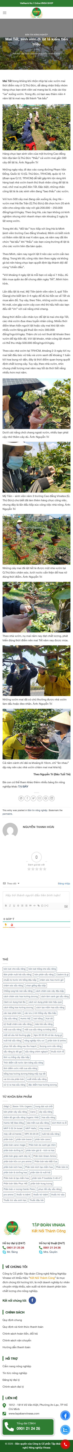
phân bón (8, 1139)
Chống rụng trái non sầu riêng (18, 991)
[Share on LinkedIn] (52, 798)
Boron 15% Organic (22, 1106)
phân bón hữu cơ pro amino (17, 1161)
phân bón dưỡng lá (13, 1150)
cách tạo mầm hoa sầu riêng (50, 1007)
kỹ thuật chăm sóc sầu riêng (18, 1024)
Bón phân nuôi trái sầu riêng (17, 974)
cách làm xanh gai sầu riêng (55, 996)
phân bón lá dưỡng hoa (15, 1172)
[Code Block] (34, 906)
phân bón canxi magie (14, 1145)
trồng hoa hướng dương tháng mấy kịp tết (24, 1073)
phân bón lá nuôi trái (40, 1172)
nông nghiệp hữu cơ (34, 1040)
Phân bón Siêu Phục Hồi (15, 1183)
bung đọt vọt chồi (44, 1106)
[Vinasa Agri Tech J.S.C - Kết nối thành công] (36, 13)
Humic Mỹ (25, 1018)
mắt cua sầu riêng (12, 1029)
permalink (7, 814)
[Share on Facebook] (27, 798)
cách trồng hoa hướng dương (18, 1007)
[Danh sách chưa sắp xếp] (26, 906)
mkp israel (44, 1128)
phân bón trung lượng (41, 1183)
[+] (46, 905)
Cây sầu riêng (10, 1018)
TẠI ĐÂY (23, 786)
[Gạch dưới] (14, 906)
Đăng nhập (63, 883)
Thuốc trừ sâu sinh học (15, 1200)
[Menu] (5, 12)
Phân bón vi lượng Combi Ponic (19, 1189)
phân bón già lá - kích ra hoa (40, 1150)
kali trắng (38, 1018)
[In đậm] (6, 906)
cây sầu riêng (45, 1112)
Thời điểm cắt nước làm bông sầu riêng (23, 1062)
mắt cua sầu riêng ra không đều (40, 1029)
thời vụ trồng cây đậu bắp (16, 1057)
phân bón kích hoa (13, 1167)
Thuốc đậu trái (37, 1200)
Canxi (33, 1112)
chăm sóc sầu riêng (13, 985)
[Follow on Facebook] (32, 1300)
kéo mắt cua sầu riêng (38, 1123)
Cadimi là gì (62, 974)
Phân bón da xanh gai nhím (42, 1145)
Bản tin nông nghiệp (36, 34)
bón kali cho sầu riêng (14, 969)
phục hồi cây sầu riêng (49, 1189)
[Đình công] (18, 906)
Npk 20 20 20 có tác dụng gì (48, 1035)
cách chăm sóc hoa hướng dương (21, 996)
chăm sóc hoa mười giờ (52, 980)
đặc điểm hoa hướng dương (42, 1085)
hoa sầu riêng (48, 1117)
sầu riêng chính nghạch (36, 1051)
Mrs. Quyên (50, 1251)
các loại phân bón (12, 1013)
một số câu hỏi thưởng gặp (17, 1035)
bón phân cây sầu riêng (15, 1112)
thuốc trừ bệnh (40, 1194)
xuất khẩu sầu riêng (37, 1079)
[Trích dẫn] (30, 906)
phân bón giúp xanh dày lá (17, 1156)
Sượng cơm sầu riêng (50, 1046)
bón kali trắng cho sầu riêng (42, 969)
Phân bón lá (62, 1167)
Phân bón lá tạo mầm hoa (16, 1178)
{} (42, 905)
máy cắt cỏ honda (12, 1134)
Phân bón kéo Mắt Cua (46, 1161)
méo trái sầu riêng (43, 1024)
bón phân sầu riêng (43, 974)
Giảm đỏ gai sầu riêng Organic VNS (21, 1117)
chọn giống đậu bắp (36, 985)
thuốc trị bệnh (23, 1194)
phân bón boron (24, 1139)
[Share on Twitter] (33, 798)
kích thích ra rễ (59, 1123)
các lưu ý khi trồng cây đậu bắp (40, 1013)
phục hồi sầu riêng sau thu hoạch (20, 1046)
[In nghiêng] (10, 906)
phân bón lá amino (57, 1040)
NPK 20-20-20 (32, 1134)
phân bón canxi (42, 1139)
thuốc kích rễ (57, 1051)
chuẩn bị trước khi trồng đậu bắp (20, 980)
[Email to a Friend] (39, 798)
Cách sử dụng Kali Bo (14, 1002)
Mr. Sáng (12, 1251)
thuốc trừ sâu (58, 1194)
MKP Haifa (30, 1128)
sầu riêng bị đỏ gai (13, 1051)
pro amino (8, 1194)
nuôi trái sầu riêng (12, 1040)
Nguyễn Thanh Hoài (49, 54)
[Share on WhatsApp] (21, 798)
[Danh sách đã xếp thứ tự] (22, 906)
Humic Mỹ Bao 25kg (14, 1123)
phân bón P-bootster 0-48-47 (46, 1178)
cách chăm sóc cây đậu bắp (50, 991)
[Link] (38, 906)
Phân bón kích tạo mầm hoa (39, 1167)
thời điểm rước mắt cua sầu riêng (20, 1068)
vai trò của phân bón (14, 1079)
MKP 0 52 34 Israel (13, 1128)
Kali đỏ (49, 1018)
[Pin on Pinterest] (46, 798)
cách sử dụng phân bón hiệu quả (45, 1002)
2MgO (7, 1106)
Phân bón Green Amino (44, 1156)
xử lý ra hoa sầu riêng (14, 1085)
